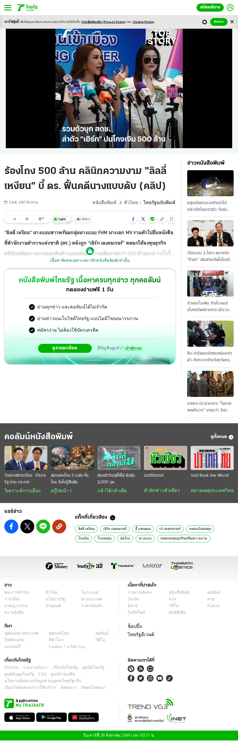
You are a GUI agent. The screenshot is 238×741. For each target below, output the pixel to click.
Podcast (212, 606)
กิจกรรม (11, 668)
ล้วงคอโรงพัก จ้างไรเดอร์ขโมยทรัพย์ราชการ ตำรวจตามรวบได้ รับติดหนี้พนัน (208, 307)
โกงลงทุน (84, 538)
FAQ (38, 675)
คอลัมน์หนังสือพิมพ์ (38, 437)
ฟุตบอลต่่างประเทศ (19, 634)
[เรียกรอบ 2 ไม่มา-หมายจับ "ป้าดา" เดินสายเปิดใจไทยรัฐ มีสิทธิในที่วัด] (210, 233)
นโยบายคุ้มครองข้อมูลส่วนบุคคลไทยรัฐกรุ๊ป (38, 681)
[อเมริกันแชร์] (165, 458)
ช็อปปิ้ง (134, 626)
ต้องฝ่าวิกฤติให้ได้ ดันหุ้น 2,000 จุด (116, 478)
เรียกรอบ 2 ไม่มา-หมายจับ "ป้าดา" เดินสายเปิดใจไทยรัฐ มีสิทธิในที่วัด (209, 257)
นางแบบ (122, 538)
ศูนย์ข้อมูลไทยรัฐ (17, 675)
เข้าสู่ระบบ (132, 348)
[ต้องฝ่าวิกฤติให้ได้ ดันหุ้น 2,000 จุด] (119, 458)
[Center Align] (232, 22)
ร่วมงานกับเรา (33, 668)
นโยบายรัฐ (53, 599)
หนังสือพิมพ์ (111, 202)
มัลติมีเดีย (175, 613)
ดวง (170, 599)
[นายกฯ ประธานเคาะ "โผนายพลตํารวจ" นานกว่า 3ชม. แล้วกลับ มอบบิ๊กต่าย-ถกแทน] (210, 384)
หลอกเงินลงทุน (196, 529)
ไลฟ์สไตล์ (135, 613)
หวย (208, 599)
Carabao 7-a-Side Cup (65, 647)
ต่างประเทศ (90, 599)
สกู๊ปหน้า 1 (60, 490)
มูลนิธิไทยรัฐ (87, 668)
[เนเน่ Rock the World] (212, 458)
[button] (133, 219)
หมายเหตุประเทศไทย (209, 490)
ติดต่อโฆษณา (84, 688)
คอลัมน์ (211, 593)
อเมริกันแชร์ (154, 475)
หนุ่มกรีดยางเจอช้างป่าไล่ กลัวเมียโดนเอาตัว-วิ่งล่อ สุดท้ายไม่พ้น (207, 207)
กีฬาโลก (51, 640)
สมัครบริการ (210, 7)
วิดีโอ (171, 606)
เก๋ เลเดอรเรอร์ (166, 529)
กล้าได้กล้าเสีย (111, 490)
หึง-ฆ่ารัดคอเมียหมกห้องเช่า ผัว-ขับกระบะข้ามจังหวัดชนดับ (209, 357)
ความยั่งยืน (13, 613)
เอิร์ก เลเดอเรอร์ (113, 529)
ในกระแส (88, 593)
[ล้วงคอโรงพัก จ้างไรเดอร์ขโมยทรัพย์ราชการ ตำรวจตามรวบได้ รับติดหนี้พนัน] (210, 283)
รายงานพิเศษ (138, 593)
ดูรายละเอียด (65, 348)
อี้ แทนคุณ (141, 529)
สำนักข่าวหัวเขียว (159, 490)
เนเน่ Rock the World (210, 475)
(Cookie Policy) (144, 22)
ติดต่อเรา (61, 688)
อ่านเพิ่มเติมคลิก (104, 22)
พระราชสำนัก (15, 593)
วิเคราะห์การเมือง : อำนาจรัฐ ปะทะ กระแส (25, 478)
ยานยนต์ (51, 606)
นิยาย (132, 606)
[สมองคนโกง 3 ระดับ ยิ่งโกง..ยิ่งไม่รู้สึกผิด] (72, 458)
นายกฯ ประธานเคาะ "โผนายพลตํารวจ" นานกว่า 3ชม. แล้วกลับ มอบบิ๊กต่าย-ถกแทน (209, 408)
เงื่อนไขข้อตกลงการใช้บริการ (27, 688)
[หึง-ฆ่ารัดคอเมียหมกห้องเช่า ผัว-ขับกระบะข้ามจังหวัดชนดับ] (210, 334)
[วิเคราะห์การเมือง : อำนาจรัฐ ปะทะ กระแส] (25, 458)
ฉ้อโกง (103, 538)
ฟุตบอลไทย (54, 634)
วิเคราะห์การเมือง (20, 490)
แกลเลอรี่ (11, 647)
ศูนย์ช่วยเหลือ (57, 675)
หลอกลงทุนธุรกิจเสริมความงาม (159, 538)
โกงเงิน (220, 529)
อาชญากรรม (14, 606)
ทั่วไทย (136, 202)
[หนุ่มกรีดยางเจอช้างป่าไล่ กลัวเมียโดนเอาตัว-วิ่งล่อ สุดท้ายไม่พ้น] (210, 183)
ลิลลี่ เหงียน (86, 529)
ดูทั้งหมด (219, 437)
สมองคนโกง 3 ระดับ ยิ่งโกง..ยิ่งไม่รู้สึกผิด (70, 478)
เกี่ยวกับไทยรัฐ (61, 668)
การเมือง (11, 599)
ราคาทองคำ (90, 606)
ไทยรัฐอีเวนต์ (139, 634)
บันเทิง (133, 599)
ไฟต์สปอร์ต (13, 640)
